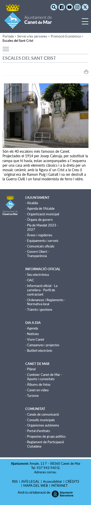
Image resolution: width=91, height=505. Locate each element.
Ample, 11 (37, 463)
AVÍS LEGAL (30, 481)
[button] (85, 23)
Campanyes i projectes (43, 345)
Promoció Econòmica (66, 36)
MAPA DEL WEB (35, 485)
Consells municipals (41, 420)
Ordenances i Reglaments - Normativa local (46, 302)
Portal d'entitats (38, 431)
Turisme (33, 396)
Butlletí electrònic (39, 350)
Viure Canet (35, 339)
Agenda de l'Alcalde (41, 208)
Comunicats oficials (40, 246)
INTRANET (59, 485)
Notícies (33, 334)
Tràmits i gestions (39, 309)
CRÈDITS (72, 481)
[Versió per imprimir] (86, 72)
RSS (15, 481)
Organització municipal (43, 214)
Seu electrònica (38, 275)
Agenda (32, 328)
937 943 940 (46, 468)
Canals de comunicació (43, 414)
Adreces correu (45, 472)
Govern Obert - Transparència (38, 253)
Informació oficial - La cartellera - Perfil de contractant (42, 290)
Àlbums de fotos (39, 384)
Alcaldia (32, 203)
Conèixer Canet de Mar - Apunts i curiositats (44, 377)
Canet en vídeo (38, 390)
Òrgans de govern (40, 220)
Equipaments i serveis (42, 241)
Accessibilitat (52, 481)
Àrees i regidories (39, 235)
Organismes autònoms (43, 425)
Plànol (31, 369)
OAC (30, 280)
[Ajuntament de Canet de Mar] (28, 26)
